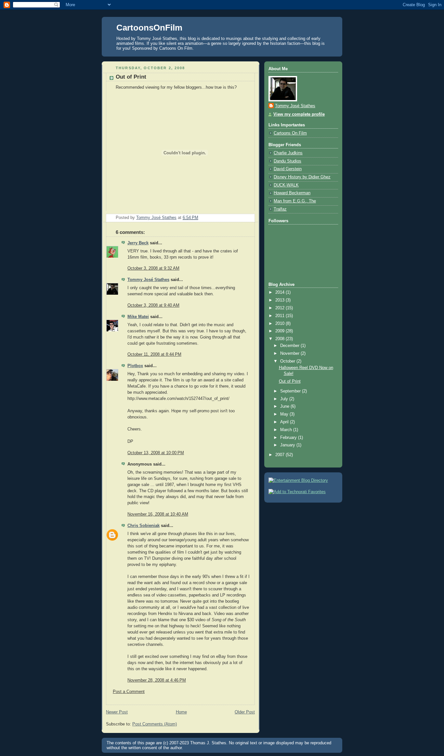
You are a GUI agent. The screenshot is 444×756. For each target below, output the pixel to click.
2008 (280, 339)
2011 (280, 316)
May (285, 414)
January (288, 445)
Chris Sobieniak (143, 525)
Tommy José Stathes (148, 279)
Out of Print (290, 381)
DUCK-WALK (286, 185)
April (285, 422)
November (290, 353)
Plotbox (135, 366)
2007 (280, 455)
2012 (280, 308)
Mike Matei (138, 316)
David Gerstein (288, 169)
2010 (280, 323)
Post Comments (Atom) (154, 724)
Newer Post (117, 712)
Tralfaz (280, 209)
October (288, 361)
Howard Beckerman (292, 193)
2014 (280, 292)
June (285, 406)
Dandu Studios (287, 161)
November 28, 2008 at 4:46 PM (156, 680)
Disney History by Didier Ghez (302, 177)
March (286, 430)
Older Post (245, 712)
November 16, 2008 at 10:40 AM (157, 514)
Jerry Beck (138, 243)
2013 (280, 300)
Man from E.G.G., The (295, 201)
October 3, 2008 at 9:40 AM (153, 305)
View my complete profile (299, 114)
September (291, 391)
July (284, 399)
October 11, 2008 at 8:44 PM (154, 354)
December (290, 345)
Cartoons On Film (290, 133)
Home (181, 712)
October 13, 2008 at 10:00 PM (155, 453)
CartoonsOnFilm (149, 27)
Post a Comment (129, 691)
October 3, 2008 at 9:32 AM (153, 268)
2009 (280, 331)
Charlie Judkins (288, 153)
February (289, 437)
